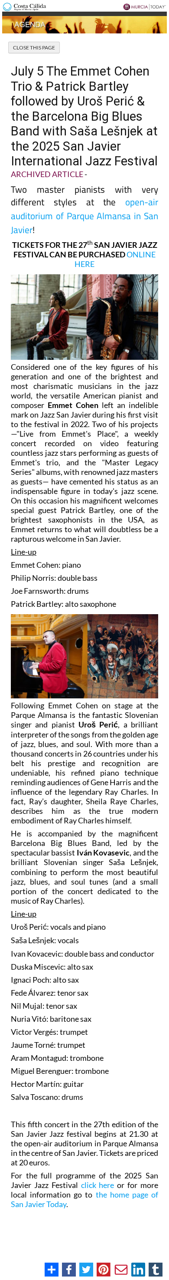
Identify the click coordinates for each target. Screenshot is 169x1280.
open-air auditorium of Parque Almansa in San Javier (84, 216)
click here (97, 1185)
